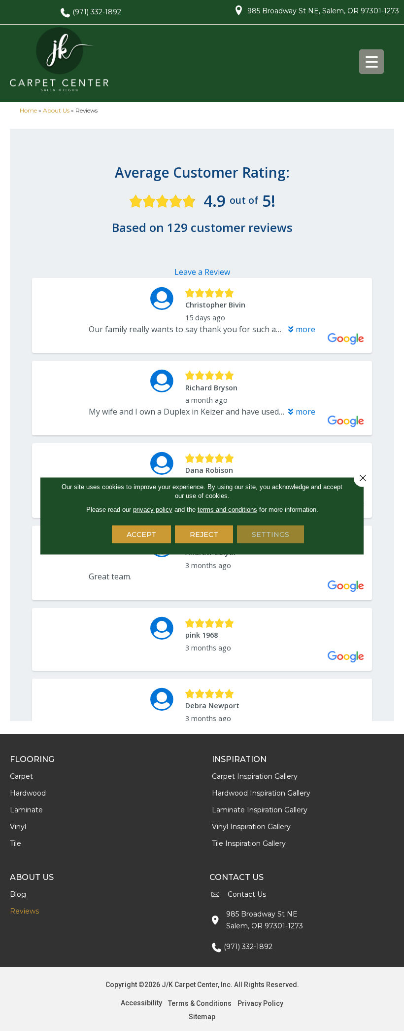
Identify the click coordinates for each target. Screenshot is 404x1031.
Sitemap (202, 1017)
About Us (56, 110)
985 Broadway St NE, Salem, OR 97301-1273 (323, 10)
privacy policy (152, 509)
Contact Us (247, 894)
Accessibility (141, 1003)
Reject (204, 534)
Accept (141, 534)
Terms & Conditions (200, 1003)
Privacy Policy (260, 1003)
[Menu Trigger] (371, 61)
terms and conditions (227, 509)
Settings (270, 534)
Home (28, 110)
